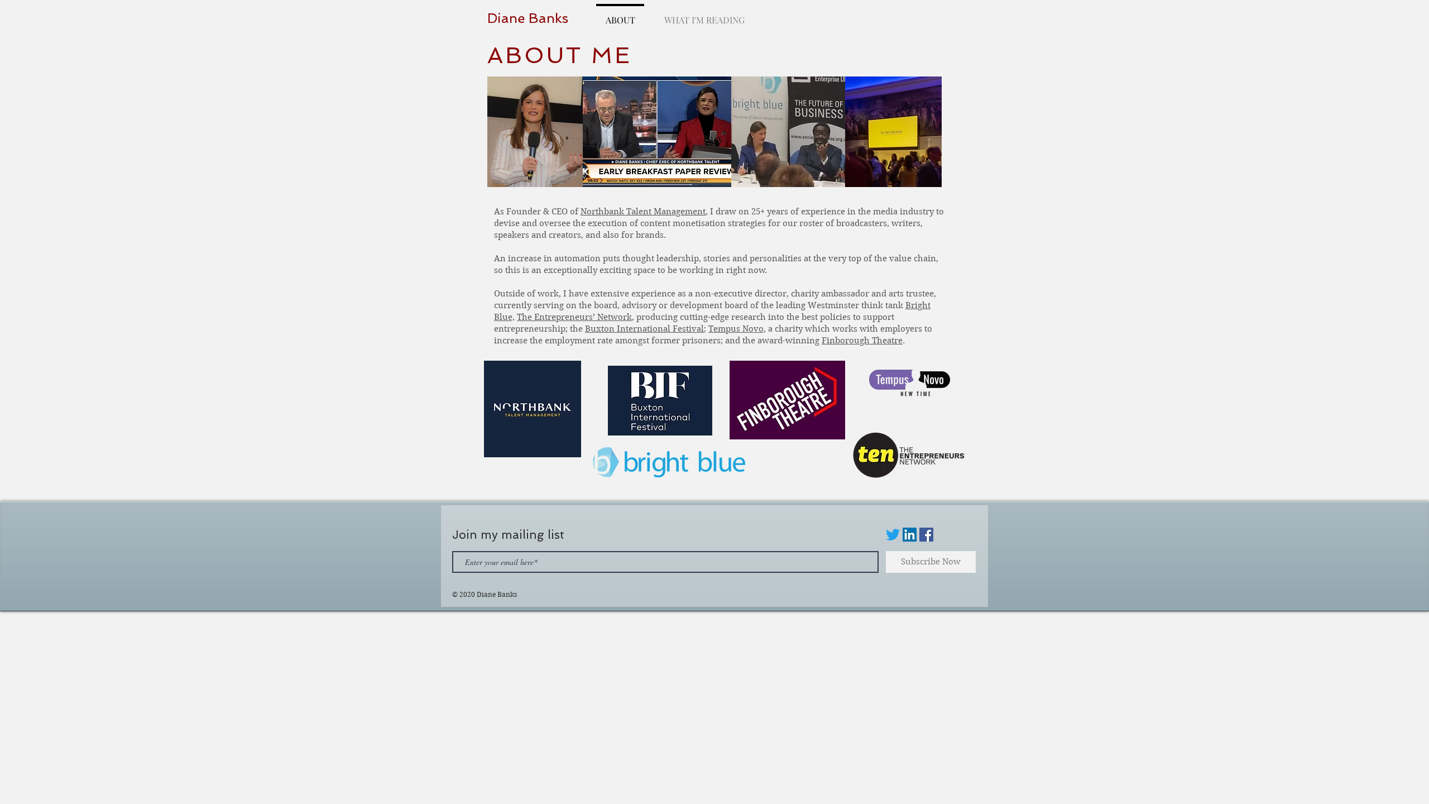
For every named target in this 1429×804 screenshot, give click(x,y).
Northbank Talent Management (643, 212)
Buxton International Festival (644, 329)
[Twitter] (893, 535)
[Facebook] (926, 535)
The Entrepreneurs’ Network (574, 317)
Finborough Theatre (862, 341)
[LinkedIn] (910, 535)
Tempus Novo (736, 329)
